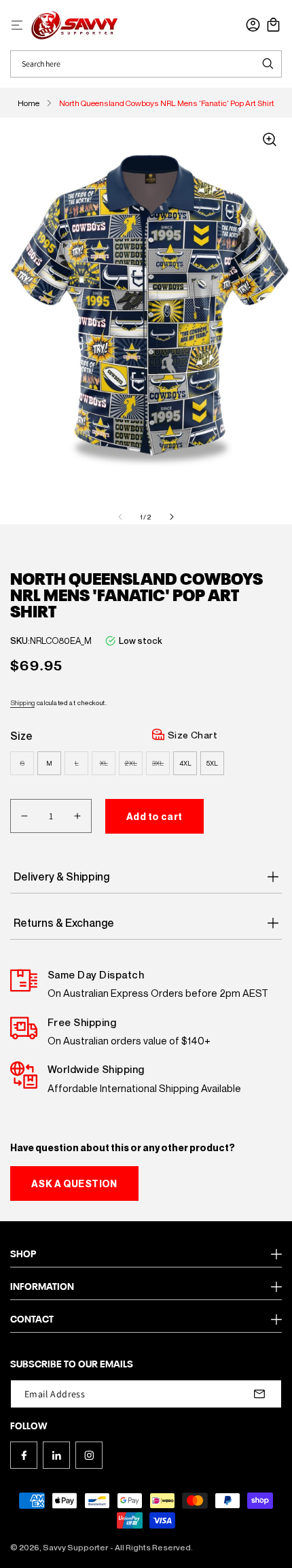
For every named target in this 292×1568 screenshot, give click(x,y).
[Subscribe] (259, 1394)
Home (28, 103)
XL (107, 767)
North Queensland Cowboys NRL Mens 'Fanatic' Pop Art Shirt (166, 103)
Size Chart (192, 734)
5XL (212, 763)
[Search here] (267, 64)
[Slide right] (172, 516)
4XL (185, 763)
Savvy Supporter (75, 1547)
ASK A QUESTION (74, 1183)
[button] (17, 25)
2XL (133, 767)
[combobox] (132, 64)
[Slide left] (120, 516)
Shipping (22, 702)
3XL (161, 767)
